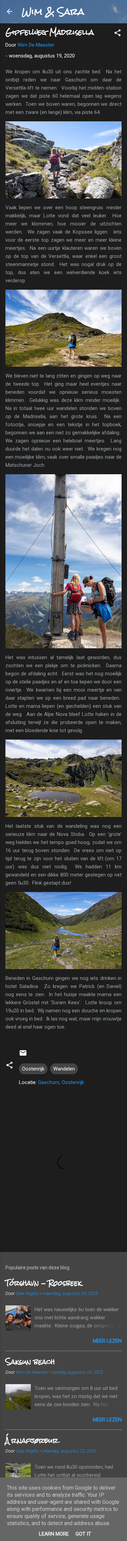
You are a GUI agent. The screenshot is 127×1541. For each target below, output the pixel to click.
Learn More (54, 1534)
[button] (117, 34)
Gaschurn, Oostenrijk (61, 1082)
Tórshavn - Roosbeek (43, 1283)
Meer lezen (107, 1341)
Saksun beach (30, 1361)
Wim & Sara (53, 11)
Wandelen (64, 1069)
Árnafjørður (31, 1440)
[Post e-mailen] (23, 1055)
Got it (83, 1534)
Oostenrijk (33, 1069)
